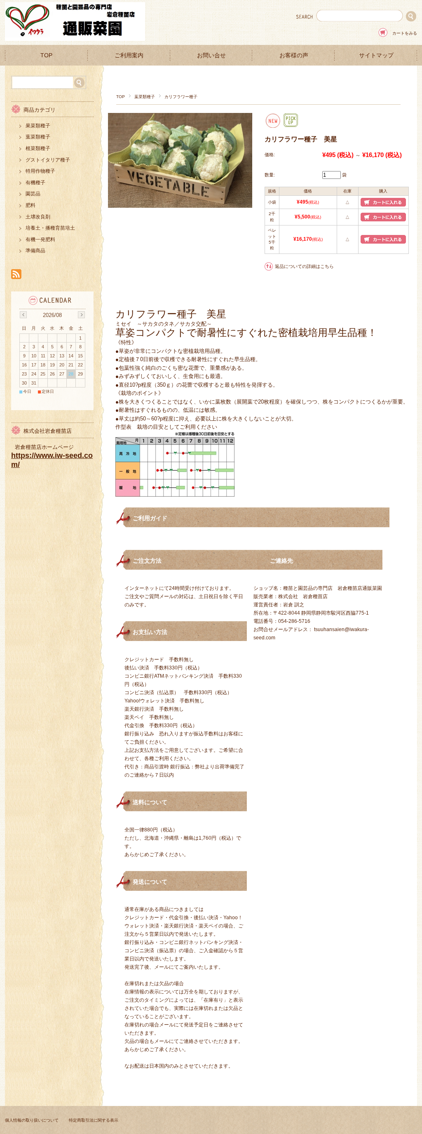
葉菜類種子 (144, 96)
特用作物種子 (40, 171)
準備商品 (35, 251)
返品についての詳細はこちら (304, 266)
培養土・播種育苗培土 (50, 228)
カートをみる (404, 33)
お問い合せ (211, 55)
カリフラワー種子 (180, 96)
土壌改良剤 (38, 217)
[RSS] (16, 274)
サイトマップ (376, 55)
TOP (46, 55)
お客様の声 (293, 55)
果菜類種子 (38, 126)
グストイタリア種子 (48, 160)
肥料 (30, 205)
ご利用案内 (129, 55)
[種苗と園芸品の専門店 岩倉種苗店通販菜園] (75, 38)
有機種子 (35, 182)
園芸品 (33, 194)
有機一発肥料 (40, 239)
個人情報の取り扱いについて (32, 1120)
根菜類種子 (38, 148)
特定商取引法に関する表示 (93, 1120)
